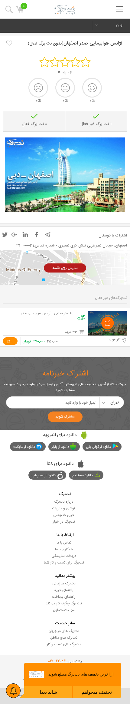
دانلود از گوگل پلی (98, 447)
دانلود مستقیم (82, 475)
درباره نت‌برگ (63, 502)
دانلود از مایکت (24, 447)
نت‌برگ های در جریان (63, 631)
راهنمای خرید (63, 590)
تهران (119, 25)
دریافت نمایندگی (63, 556)
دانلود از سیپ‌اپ (44, 475)
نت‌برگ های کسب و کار (64, 644)
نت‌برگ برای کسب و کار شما (64, 563)
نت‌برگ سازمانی (64, 583)
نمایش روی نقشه (65, 268)
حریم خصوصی (63, 515)
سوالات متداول (64, 610)
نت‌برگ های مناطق (63, 638)
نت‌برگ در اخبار (64, 522)
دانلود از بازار (60, 447)
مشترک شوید (65, 417)
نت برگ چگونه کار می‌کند (64, 603)
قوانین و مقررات (63, 508)
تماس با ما (64, 543)
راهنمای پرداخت (64, 597)
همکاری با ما (64, 549)
